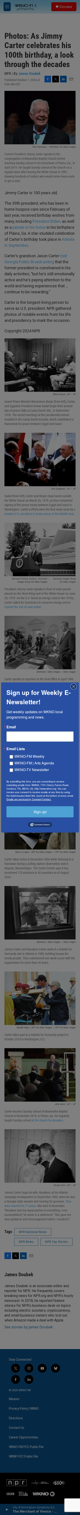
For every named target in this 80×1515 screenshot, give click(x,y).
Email (11, 727)
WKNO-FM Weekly (29, 756)
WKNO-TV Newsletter (31, 769)
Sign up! (40, 811)
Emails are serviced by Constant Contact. (28, 799)
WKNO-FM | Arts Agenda (34, 763)
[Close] (75, 686)
